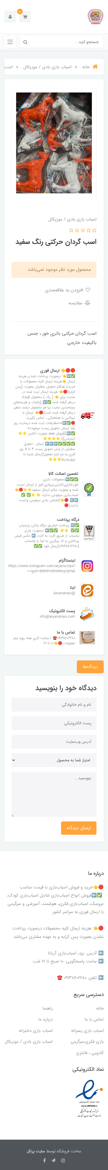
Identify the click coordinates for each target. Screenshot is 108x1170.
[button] (25, 17)
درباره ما (45, 1019)
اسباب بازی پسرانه (87, 1030)
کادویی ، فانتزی (90, 1052)
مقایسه (76, 303)
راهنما (47, 1008)
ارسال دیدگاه (79, 828)
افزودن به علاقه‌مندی (65, 290)
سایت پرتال (36, 1151)
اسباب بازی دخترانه (36, 1030)
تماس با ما (94, 1019)
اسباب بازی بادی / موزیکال (29, 1041)
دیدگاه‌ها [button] (90, 666)
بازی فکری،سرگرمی (87, 1041)
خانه (100, 1008)
